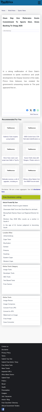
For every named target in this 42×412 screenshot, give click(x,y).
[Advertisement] (21, 49)
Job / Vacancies (7, 396)
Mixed (3, 384)
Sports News (22, 10)
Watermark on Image (10, 315)
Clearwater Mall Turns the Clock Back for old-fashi (20, 209)
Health (4, 387)
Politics (4, 381)
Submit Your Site (7, 359)
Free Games (7, 284)
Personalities (6, 390)
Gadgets (4, 393)
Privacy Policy (6, 353)
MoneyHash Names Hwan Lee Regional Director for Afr (21, 214)
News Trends (6, 368)
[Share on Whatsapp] (38, 110)
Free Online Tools (7, 365)
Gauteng (6, 254)
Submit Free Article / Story (10, 362)
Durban (5, 247)
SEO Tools (6, 277)
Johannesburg (8, 236)
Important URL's (7, 371)
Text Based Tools (9, 280)
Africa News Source (8, 374)
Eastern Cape (8, 257)
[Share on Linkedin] (34, 110)
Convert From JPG (9, 308)
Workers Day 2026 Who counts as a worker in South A (21, 220)
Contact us (5, 346)
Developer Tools (8, 273)
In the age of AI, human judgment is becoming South (21, 226)
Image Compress (9, 304)
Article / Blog (6, 399)
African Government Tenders (10, 406)
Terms (3, 356)
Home (3, 10)
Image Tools (7, 269)
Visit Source (34, 114)
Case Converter (8, 322)
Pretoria (6, 250)
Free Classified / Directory (10, 403)
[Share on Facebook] (27, 110)
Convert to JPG (8, 311)
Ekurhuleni (7, 243)
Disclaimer (5, 349)
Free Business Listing (12, 197)
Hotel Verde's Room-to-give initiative (15, 206)
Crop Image (7, 318)
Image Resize (8, 300)
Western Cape (8, 261)
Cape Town (7, 239)
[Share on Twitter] (31, 110)
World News (12, 10)
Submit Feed (6, 377)
